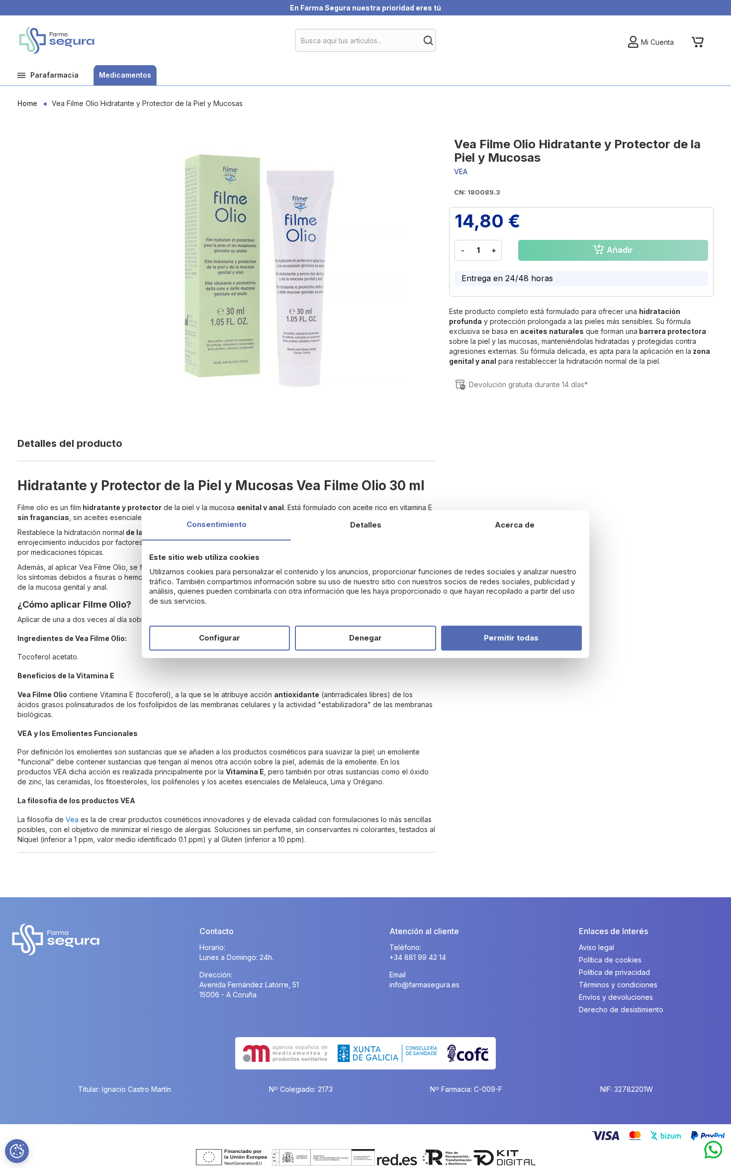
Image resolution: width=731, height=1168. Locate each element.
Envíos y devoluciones (616, 997)
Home (27, 103)
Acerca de (515, 525)
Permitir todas (511, 637)
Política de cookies (610, 960)
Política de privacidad (614, 972)
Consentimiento (216, 524)
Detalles (365, 525)
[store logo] (56, 40)
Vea (72, 819)
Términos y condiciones (618, 984)
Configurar (219, 637)
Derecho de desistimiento (621, 1009)
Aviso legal (596, 947)
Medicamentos (125, 75)
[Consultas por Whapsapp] (713, 1150)
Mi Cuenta (657, 42)
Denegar (365, 637)
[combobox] (365, 40)
